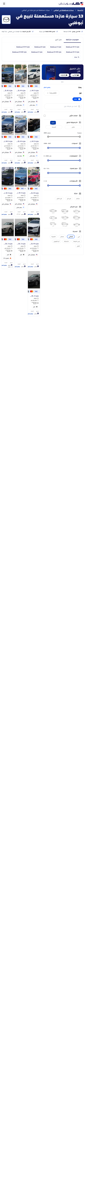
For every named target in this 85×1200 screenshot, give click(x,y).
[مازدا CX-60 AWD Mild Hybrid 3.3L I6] (8, 89)
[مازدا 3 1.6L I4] (34, 140)
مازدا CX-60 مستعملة (19, 52)
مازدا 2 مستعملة (36, 52)
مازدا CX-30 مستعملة (54, 52)
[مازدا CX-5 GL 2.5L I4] (34, 243)
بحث (75, 57)
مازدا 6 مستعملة (39, 46)
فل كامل (59, 198)
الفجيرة (53, 236)
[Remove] (79, 99)
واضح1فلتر (47, 87)
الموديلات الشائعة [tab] (72, 39)
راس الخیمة (76, 241)
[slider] (80, 137)
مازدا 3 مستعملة (55, 46)
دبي (79, 236)
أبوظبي (71, 236)
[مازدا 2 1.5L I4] (34, 89)
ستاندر (78, 198)
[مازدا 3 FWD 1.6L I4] (21, 192)
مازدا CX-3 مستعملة (72, 52)
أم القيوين (56, 241)
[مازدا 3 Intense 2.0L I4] (8, 192)
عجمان (62, 236)
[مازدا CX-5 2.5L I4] (34, 192)
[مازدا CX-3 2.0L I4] (21, 140)
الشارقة (66, 241)
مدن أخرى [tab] (58, 39)
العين (78, 246)
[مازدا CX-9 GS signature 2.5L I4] (21, 89)
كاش (73, 127)
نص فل (69, 198)
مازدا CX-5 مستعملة (72, 46)
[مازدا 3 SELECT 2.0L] (21, 243)
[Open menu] (29, 3)
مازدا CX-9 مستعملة (23, 46)
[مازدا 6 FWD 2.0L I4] (8, 140)
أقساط (54, 127)
